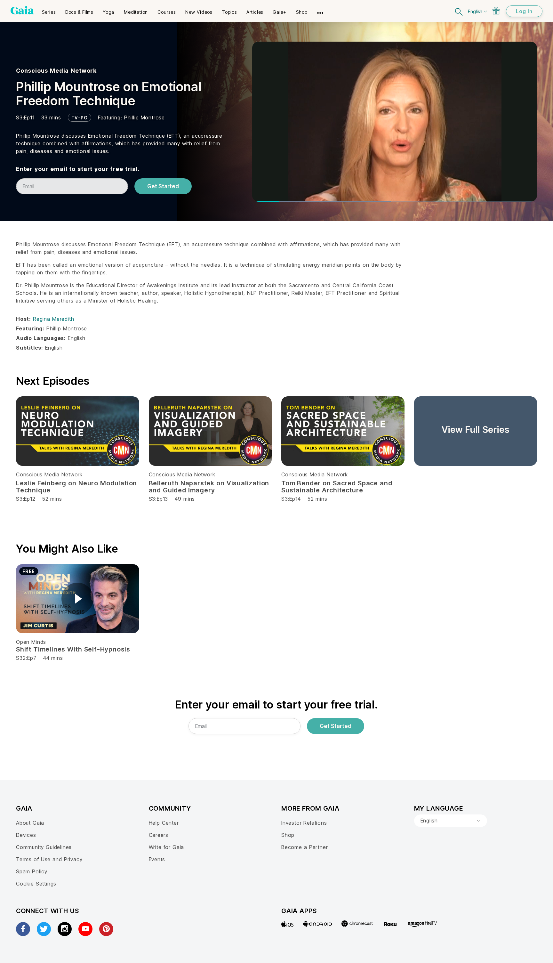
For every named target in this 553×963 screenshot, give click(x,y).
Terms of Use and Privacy (49, 859)
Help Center (164, 823)
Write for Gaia (166, 847)
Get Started (163, 186)
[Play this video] (77, 599)
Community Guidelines (44, 847)
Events (157, 859)
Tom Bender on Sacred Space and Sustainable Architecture (336, 486)
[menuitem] (49, 10)
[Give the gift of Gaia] (496, 10)
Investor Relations (304, 823)
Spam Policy (31, 871)
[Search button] (459, 11)
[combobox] (450, 820)
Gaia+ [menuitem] (279, 12)
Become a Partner (304, 847)
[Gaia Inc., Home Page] (22, 10)
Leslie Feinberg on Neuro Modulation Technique (76, 486)
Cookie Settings (36, 883)
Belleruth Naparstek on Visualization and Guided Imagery (209, 486)
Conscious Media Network (56, 70)
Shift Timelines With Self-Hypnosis (73, 649)
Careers (159, 835)
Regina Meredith (53, 319)
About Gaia (30, 823)
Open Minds (31, 642)
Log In (524, 11)
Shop (287, 835)
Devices (26, 835)
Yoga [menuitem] (108, 12)
